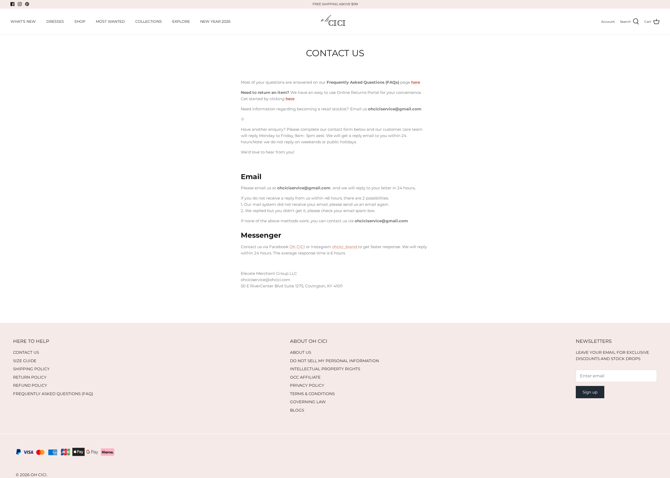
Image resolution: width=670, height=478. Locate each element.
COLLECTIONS (148, 21)
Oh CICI (297, 246)
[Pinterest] (27, 4)
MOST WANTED (110, 21)
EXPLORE (181, 21)
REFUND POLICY (30, 385)
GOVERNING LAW (308, 401)
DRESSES (55, 21)
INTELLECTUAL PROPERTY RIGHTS (325, 368)
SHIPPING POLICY (31, 368)
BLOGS (297, 410)
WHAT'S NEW (23, 21)
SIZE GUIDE (24, 360)
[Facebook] (12, 4)
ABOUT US (300, 352)
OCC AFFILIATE (305, 377)
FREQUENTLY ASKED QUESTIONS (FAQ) (53, 393)
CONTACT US (26, 352)
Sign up (590, 392)
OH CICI (39, 474)
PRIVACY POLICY (307, 385)
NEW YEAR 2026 (215, 21)
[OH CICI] (335, 22)
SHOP (79, 21)
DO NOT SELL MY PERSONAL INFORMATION (334, 360)
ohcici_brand (345, 246)
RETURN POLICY (30, 377)
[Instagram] (20, 4)
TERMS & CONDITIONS (312, 393)
